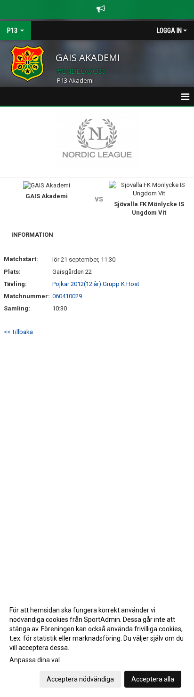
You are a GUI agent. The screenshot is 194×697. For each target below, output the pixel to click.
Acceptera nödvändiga (80, 679)
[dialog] (97, 644)
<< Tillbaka (18, 331)
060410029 (67, 296)
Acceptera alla (152, 679)
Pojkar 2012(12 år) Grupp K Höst (95, 283)
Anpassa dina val (34, 660)
